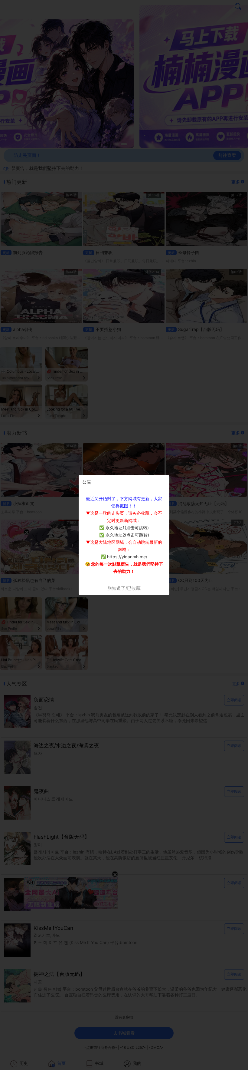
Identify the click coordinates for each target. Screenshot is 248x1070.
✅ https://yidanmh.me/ (124, 556)
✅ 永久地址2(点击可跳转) (124, 534)
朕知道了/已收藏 (124, 588)
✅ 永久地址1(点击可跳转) (124, 527)
